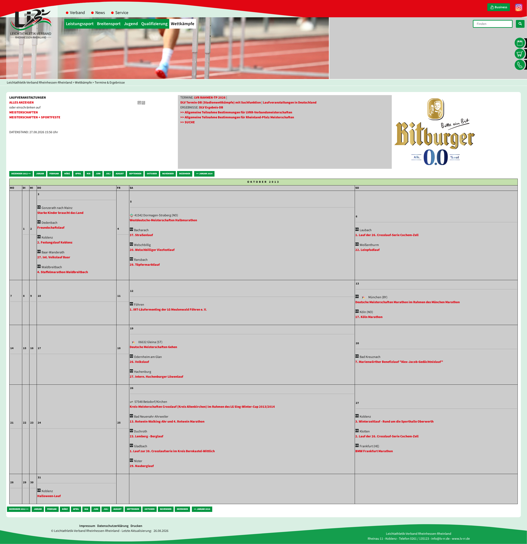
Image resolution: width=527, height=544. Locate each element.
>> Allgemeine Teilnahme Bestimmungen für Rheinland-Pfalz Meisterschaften (237, 117)
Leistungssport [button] (80, 24)
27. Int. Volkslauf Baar (53, 257)
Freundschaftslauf (50, 227)
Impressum (87, 526)
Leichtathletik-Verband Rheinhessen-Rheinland (39, 82)
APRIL (78, 173)
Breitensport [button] (109, 24)
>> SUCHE (187, 122)
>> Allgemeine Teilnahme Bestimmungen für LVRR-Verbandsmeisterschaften (236, 112)
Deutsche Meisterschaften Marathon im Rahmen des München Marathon (407, 302)
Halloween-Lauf (49, 496)
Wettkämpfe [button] (182, 24)
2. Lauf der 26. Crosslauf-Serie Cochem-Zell (387, 436)
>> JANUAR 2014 (204, 173)
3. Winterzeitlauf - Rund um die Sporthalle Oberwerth (394, 421)
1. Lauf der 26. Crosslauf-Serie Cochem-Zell (387, 235)
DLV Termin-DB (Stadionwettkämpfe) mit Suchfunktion (220, 102)
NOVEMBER (168, 173)
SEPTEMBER (135, 173)
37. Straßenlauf (141, 235)
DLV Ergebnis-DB (211, 107)
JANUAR (40, 173)
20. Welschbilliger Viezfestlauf (152, 250)
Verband (77, 13)
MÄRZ (67, 173)
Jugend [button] (131, 24)
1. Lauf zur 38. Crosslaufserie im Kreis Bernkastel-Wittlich (172, 451)
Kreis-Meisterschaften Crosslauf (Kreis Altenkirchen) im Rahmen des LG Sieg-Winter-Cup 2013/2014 (202, 406)
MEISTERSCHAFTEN (23, 112)
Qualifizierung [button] (154, 24)
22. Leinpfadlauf (367, 250)
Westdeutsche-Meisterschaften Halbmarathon (163, 220)
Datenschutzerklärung (112, 526)
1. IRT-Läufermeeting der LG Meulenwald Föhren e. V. (168, 309)
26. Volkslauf (139, 362)
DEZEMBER (184, 173)
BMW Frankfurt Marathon (374, 451)
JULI (108, 173)
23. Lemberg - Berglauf (146, 436)
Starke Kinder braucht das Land (60, 213)
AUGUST (120, 173)
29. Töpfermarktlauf (145, 264)
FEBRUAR (54, 173)
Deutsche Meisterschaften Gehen (153, 347)
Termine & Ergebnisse (110, 82)
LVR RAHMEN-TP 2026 (210, 97)
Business (500, 7)
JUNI (98, 173)
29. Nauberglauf (142, 466)
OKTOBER (152, 173)
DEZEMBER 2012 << (21, 173)
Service (121, 13)
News (100, 13)
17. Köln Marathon (368, 317)
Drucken (136, 526)
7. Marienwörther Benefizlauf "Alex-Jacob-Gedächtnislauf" (399, 362)
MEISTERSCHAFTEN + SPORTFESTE (34, 117)
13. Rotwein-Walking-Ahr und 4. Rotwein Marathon (167, 421)
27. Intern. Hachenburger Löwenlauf (156, 376)
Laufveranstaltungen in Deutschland (289, 102)
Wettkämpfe (83, 82)
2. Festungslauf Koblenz (54, 242)
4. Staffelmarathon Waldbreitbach (62, 272)
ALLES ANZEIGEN (21, 102)
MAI (88, 173)
